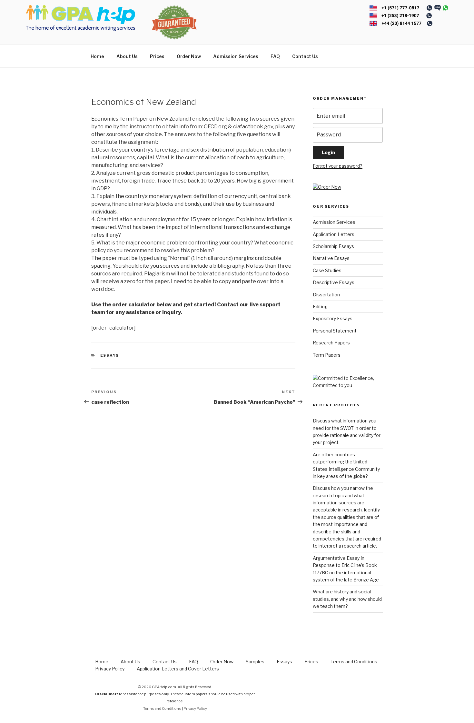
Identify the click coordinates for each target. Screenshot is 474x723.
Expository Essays (332, 318)
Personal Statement (335, 330)
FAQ (275, 56)
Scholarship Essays (333, 246)
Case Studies (327, 270)
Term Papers (327, 355)
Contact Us (305, 56)
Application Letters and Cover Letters (178, 668)
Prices (157, 56)
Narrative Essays (331, 258)
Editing (320, 306)
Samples (255, 661)
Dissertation (326, 294)
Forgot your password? (337, 166)
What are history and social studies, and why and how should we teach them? (347, 599)
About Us (127, 56)
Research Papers (331, 342)
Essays (109, 355)
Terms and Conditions (354, 661)
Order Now (189, 56)
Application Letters (333, 234)
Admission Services (235, 56)
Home (97, 56)
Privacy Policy (109, 668)
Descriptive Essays (333, 282)
